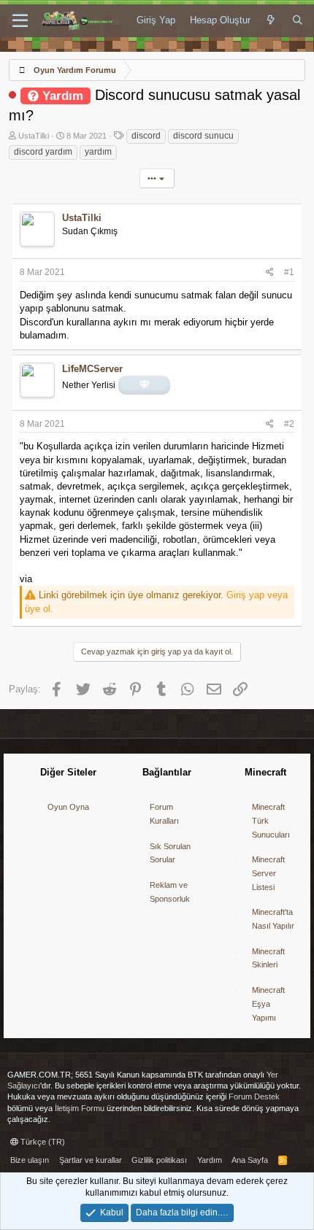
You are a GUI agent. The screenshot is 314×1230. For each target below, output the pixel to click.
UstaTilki (33, 135)
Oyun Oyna (68, 806)
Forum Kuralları (164, 813)
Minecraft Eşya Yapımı (268, 1003)
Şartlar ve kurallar (90, 1160)
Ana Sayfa (249, 1160)
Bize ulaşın (29, 1160)
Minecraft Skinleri (268, 958)
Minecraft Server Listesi (268, 873)
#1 (289, 272)
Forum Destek (254, 1096)
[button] (20, 21)
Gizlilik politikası (159, 1160)
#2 (289, 424)
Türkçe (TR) (41, 1141)
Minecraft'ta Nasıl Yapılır (273, 919)
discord (146, 136)
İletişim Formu (79, 1108)
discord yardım (43, 152)
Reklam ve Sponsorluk (170, 892)
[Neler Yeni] (271, 20)
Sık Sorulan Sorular (170, 853)
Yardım (209, 1160)
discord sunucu (203, 136)
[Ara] (297, 20)
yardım (98, 152)
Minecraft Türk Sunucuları (271, 820)
